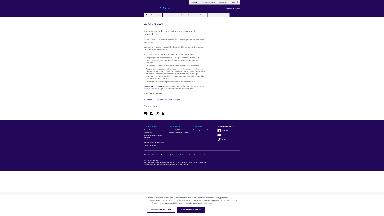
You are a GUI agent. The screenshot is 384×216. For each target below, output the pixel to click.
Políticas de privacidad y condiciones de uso (194, 155)
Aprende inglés (155, 15)
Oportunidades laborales (152, 140)
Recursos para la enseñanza (202, 130)
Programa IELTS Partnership (177, 130)
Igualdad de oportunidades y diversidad (153, 136)
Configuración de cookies (161, 209)
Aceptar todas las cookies (191, 209)
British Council (150, 8)
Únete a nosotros (174, 126)
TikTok (224, 139)
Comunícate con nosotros (154, 86)
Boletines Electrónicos (233, 8)
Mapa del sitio (164, 155)
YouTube (224, 135)
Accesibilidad (148, 132)
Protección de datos (150, 130)
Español (193, 2)
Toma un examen (170, 15)
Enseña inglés (197, 126)
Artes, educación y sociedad (219, 15)
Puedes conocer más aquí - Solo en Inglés (163, 100)
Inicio (146, 15)
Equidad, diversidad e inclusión (154, 142)
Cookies (174, 155)
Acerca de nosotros (150, 126)
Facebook (225, 130)
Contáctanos (223, 2)
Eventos (203, 15)
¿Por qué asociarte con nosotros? (179, 132)
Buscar (239, 3)
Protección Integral (150, 145)
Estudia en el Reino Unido (188, 15)
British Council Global (208, 2)
